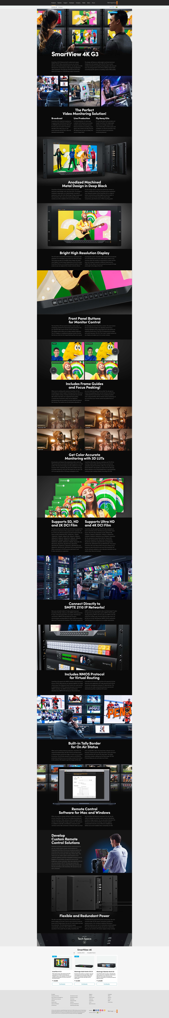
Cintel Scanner (53, 1005)
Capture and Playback (55, 1003)
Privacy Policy (110, 1002)
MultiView (72, 1002)
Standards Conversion (74, 995)
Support (65, 2)
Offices (109, 995)
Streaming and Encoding (74, 1005)
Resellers (60, 2)
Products (53, 2)
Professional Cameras (55, 995)
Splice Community (92, 1003)
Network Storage (73, 1000)
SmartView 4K (54, 7)
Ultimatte (53, 1000)
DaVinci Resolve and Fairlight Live (57, 997)
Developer (71, 2)
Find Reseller (113, 12)
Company (78, 2)
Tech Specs (60, 7)
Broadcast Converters (74, 997)
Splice (88, 2)
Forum (93, 2)
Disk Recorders (54, 1002)
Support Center (91, 997)
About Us (109, 997)
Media (83, 2)
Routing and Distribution (74, 1003)
